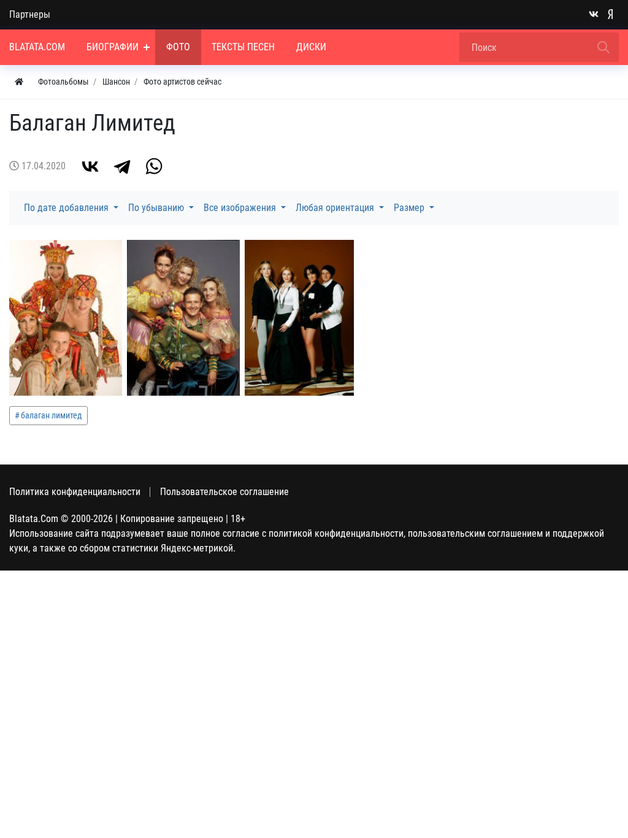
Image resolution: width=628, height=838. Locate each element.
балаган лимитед (51, 415)
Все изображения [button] (241, 207)
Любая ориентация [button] (336, 207)
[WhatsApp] (154, 166)
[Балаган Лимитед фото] (65, 318)
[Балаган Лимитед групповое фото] (183, 318)
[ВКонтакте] (90, 166)
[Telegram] (122, 166)
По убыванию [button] (157, 207)
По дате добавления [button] (67, 207)
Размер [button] (410, 207)
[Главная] (19, 81)
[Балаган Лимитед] (299, 318)
